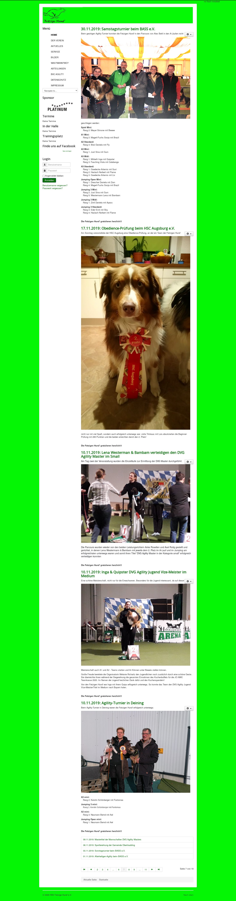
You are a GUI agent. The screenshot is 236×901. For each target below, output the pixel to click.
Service (55, 51)
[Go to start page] (84, 869)
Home (54, 34)
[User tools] (189, 34)
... (113, 869)
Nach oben (188, 894)
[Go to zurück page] (91, 869)
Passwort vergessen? (53, 188)
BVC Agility (57, 74)
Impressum (57, 85)
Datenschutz (58, 79)
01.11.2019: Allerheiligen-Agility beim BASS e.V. (105, 856)
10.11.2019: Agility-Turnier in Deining (112, 702)
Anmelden (49, 180)
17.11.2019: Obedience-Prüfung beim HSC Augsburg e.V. (128, 228)
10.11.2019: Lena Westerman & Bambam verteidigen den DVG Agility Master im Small (132, 454)
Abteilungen (58, 68)
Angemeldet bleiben (54, 175)
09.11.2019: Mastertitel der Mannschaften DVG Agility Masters (112, 839)
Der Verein (57, 40)
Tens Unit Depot (67, 151)
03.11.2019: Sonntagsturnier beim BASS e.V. (104, 850)
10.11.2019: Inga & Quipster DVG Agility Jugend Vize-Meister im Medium (133, 573)
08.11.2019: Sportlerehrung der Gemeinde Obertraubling (109, 845)
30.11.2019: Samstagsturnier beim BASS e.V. (118, 28)
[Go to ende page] (159, 869)
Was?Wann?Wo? (60, 62)
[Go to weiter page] (152, 869)
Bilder (54, 57)
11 (146, 869)
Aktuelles (57, 46)
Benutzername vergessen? (55, 185)
